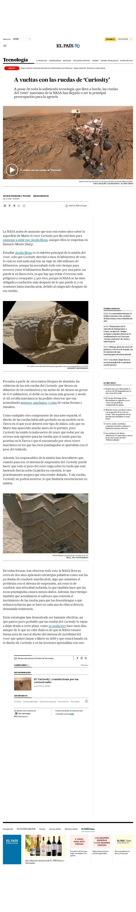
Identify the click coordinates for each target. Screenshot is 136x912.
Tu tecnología (41, 61)
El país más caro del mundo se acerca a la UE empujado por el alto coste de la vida (118, 391)
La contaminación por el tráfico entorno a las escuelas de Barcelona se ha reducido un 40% (118, 317)
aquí (72, 714)
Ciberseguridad (55, 61)
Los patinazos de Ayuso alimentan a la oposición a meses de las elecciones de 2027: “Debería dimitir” (119, 436)
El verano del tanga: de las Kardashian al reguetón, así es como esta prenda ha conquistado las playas (118, 401)
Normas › (84, 665)
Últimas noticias (126, 61)
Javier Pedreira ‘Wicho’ (17, 196)
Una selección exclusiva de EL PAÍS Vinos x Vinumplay (44, 861)
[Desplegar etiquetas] (86, 701)
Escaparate (8, 829)
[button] (68, 142)
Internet (95, 61)
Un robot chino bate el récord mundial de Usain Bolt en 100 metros (117, 362)
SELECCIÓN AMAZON (26, 829)
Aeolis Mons (23, 252)
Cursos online (55, 829)
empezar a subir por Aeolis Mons (25, 240)
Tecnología (15, 60)
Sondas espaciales (30, 701)
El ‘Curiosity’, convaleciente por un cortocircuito (56, 681)
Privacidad (67, 61)
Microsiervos (41, 196)
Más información (20, 716)
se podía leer (57, 626)
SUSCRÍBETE (110, 39)
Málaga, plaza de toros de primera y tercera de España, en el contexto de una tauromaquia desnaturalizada (118, 351)
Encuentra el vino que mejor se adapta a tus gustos (78, 853)
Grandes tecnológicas (109, 61)
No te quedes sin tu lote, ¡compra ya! (122, 852)
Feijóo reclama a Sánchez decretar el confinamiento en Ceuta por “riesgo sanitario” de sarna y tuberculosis (63, 68)
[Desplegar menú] (5, 46)
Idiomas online (71, 829)
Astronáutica (63, 701)
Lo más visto (110, 383)
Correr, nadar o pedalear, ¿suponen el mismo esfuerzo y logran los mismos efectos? (118, 426)
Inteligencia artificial (81, 61)
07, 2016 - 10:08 (11, 199)
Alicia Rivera (39, 686)
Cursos (42, 829)
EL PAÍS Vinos (88, 829)
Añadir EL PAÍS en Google (77, 206)
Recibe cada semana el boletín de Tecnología (35, 658)
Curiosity (17, 701)
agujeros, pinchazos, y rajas (39, 402)
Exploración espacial (48, 701)
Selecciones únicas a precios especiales (100, 852)
